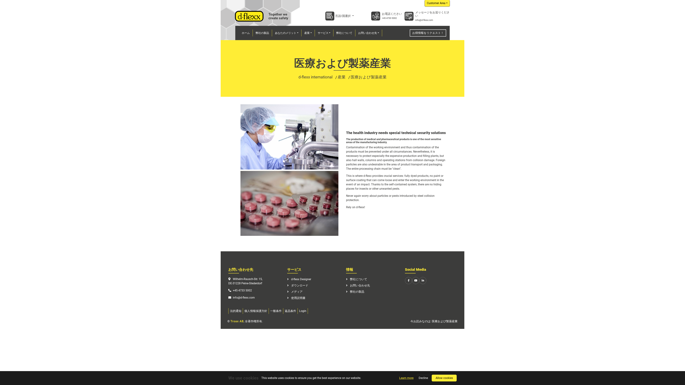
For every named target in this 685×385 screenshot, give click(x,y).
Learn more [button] (406, 378)
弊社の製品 (356, 291)
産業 (342, 77)
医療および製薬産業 (369, 77)
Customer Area (436, 3)
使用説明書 (297, 298)
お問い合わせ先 (359, 285)
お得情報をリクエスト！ (428, 33)
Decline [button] (423, 378)
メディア (296, 291)
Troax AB (237, 321)
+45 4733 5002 (389, 18)
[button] (286, 33)
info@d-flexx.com (424, 20)
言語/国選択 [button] (343, 16)
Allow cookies (444, 378)
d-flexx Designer (300, 279)
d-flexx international (315, 77)
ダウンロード (299, 285)
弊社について (358, 279)
